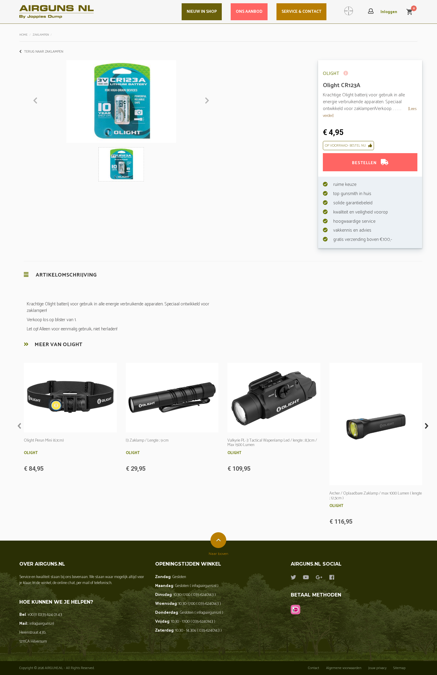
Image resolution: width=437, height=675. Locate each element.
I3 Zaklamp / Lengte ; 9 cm (147, 440)
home (23, 34)
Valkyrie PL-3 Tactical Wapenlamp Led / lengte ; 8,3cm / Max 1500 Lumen (272, 442)
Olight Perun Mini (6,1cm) (44, 440)
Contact (313, 668)
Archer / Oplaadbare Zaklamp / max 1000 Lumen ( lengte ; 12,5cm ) (375, 495)
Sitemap (399, 668)
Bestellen (365, 163)
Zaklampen (41, 34)
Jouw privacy (377, 668)
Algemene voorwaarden (343, 668)
